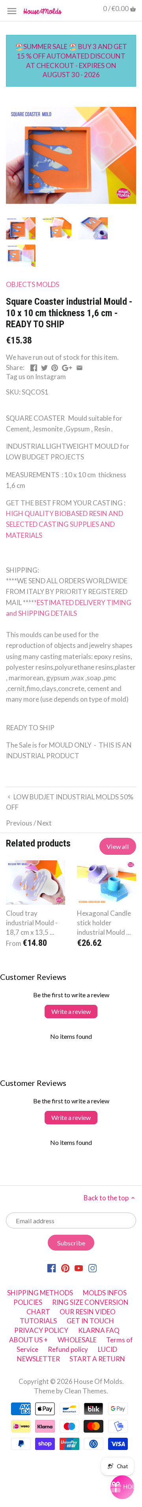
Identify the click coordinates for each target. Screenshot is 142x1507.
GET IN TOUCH (90, 1321)
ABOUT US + (28, 1340)
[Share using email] (79, 367)
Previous (19, 823)
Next (44, 823)
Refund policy (68, 1349)
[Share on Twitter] (44, 367)
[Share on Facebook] (33, 367)
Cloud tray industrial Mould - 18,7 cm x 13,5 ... (32, 922)
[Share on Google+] (67, 367)
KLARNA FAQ (99, 1330)
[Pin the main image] (54, 367)
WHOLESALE (77, 1340)
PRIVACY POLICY (41, 1330)
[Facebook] (51, 1267)
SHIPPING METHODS (40, 1293)
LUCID (107, 1349)
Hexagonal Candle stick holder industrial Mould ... (104, 922)
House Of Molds (98, 1381)
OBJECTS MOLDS (32, 284)
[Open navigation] (12, 11)
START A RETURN (97, 1359)
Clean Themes (85, 1391)
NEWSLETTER (38, 1359)
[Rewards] (122, 1487)
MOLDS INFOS (105, 1293)
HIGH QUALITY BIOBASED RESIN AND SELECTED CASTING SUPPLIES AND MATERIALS (65, 524)
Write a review (71, 1011)
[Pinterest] (65, 1267)
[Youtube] (79, 1267)
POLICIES (27, 1302)
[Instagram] (92, 1267)
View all (117, 846)
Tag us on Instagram (36, 376)
